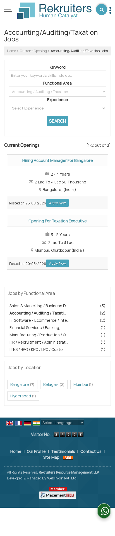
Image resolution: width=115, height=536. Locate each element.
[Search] (101, 9)
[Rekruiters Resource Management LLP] (54, 11)
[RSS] (68, 457)
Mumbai (80, 384)
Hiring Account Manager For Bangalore (57, 160)
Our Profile (36, 451)
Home (11, 50)
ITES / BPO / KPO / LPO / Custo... (37, 349)
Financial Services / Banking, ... (36, 327)
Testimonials (63, 451)
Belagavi (51, 384)
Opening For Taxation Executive (57, 220)
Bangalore (19, 384)
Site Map (51, 457)
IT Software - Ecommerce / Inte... (39, 320)
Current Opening (33, 50)
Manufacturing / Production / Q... (38, 334)
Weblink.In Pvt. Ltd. (62, 478)
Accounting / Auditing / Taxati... (37, 313)
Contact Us (91, 451)
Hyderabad (20, 395)
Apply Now (57, 203)
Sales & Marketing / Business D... (38, 305)
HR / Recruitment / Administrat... (38, 342)
